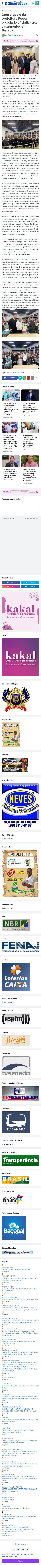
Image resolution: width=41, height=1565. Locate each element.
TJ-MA (22, 373)
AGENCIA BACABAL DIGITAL (11, 1407)
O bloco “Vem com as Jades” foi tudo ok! (16, 1508)
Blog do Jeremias (8, 1497)
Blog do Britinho (7, 1438)
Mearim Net (6, 1428)
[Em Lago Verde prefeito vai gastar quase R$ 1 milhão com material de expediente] (11, 461)
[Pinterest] (28, 378)
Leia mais (13, 1556)
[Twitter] (20, 378)
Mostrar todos (7, 1535)
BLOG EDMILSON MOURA (11, 1360)
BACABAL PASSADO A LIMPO (12, 1487)
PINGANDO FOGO (8, 1394)
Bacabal (15, 11)
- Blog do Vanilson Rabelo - (11, 1306)
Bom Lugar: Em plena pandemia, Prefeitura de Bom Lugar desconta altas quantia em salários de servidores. (19, 1466)
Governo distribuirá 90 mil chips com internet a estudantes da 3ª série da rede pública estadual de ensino (19, 1478)
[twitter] (18, 1549)
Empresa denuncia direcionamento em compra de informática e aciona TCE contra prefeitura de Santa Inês (20, 1310)
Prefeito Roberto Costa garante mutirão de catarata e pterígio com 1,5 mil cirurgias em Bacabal (10, 409)
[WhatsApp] (24, 378)
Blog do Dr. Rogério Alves (10, 1297)
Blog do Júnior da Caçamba (11, 1449)
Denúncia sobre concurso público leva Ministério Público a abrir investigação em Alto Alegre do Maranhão (29, 475)
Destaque (16, 373)
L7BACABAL (6, 1417)
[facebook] (13, 1549)
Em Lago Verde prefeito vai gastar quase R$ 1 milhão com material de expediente (10, 473)
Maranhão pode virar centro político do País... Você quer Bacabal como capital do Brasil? (30, 408)
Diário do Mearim (7, 1268)
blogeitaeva (6, 1506)
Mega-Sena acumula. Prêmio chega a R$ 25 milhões (20, 1299)
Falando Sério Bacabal (9, 1318)
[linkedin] (27, 1549)
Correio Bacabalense (9, 1462)
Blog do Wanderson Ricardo (11, 1329)
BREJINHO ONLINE (8, 1474)
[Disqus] (20, 546)
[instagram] (23, 1549)
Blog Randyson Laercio (10, 1350)
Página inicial (6, 11)
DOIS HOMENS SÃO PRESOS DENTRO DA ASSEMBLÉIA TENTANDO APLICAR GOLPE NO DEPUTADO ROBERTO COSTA (18, 1529)
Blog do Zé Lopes (8, 1287)
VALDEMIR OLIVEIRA (9, 1276)
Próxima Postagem (31, 518)
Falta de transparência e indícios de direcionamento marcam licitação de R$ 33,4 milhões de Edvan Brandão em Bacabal (19, 1453)
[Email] (32, 378)
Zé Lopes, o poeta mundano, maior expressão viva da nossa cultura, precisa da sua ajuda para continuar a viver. (20, 1398)
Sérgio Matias (6, 1384)
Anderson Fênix (7, 1514)
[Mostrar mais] (36, 378)
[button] (2, 3)
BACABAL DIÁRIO (7, 1525)
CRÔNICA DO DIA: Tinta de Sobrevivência (16, 1270)
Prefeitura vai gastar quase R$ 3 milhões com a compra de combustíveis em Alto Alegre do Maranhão (30, 441)
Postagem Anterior (9, 518)
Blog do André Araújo (9, 1339)
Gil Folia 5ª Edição (8, 1499)
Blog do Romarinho (8, 1377)
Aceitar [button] (20, 1561)
